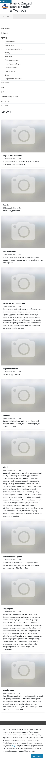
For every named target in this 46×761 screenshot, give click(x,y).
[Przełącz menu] (41, 7)
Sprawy (9, 16)
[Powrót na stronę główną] (2, 16)
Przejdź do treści (5, 1)
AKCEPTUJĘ (37, 756)
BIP (2, 725)
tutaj (13, 745)
